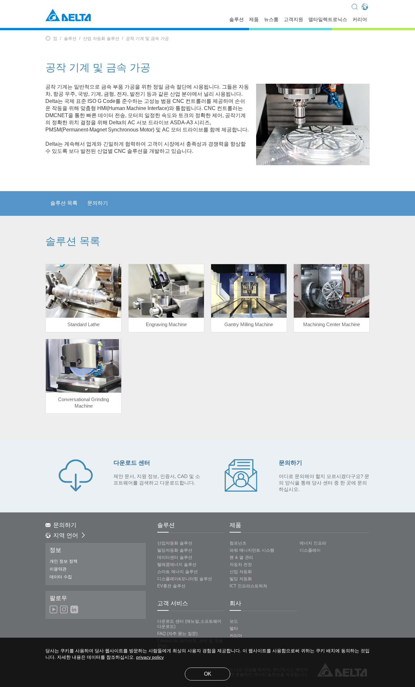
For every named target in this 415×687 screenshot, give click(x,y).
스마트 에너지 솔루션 (177, 572)
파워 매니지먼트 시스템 (252, 550)
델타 (234, 628)
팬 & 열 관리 (241, 557)
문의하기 (97, 203)
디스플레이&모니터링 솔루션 (184, 579)
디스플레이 (310, 550)
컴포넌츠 (238, 543)
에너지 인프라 (313, 543)
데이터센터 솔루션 (174, 557)
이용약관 (58, 569)
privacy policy (150, 657)
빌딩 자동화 (241, 579)
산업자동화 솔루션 (174, 543)
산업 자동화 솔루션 (101, 38)
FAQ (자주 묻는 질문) (177, 634)
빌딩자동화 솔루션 (174, 550)
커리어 (359, 20)
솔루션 (236, 20)
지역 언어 (65, 536)
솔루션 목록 (63, 203)
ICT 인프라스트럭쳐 (248, 586)
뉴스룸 (271, 20)
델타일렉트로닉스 (327, 20)
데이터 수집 (61, 577)
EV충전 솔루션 (171, 586)
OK (207, 674)
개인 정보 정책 (63, 561)
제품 (254, 20)
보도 (234, 621)
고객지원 (293, 20)
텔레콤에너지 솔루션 (176, 564)
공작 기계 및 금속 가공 (147, 38)
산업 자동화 (241, 572)
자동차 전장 (241, 564)
